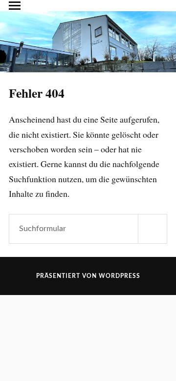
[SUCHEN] (152, 229)
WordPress (119, 276)
